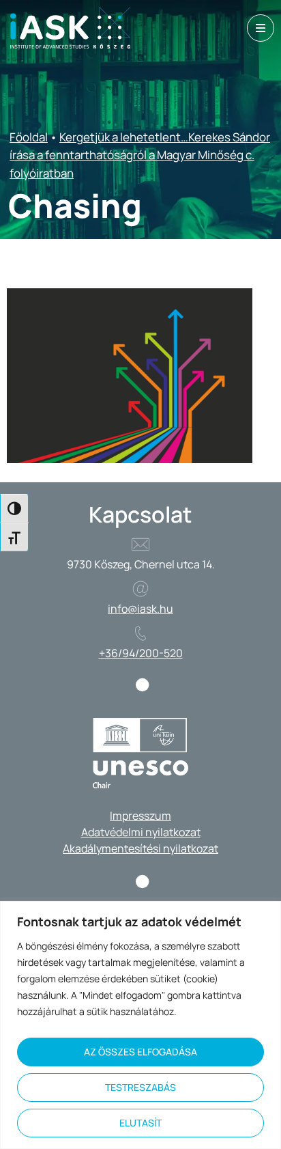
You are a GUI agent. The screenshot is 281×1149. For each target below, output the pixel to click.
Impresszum (140, 815)
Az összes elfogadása (140, 1051)
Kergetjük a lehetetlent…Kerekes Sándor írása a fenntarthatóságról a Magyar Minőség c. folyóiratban (140, 155)
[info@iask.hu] (140, 589)
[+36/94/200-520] (140, 633)
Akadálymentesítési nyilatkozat (140, 848)
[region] (140, 1025)
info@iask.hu (140, 608)
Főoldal (29, 137)
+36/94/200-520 (141, 653)
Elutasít (140, 1122)
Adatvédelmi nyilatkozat (141, 832)
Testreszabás (140, 1087)
